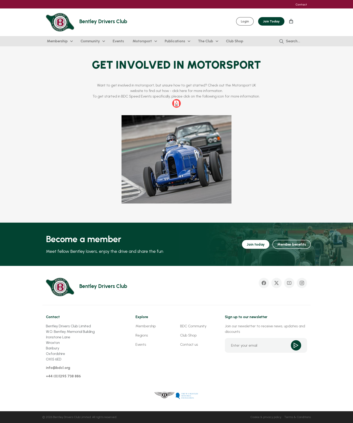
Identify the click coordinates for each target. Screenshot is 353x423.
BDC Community (193, 326)
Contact (301, 4)
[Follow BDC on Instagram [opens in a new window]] (302, 283)
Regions (142, 335)
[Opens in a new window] (164, 395)
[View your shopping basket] (291, 21)
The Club (205, 41)
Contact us (189, 344)
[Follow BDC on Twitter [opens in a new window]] (276, 283)
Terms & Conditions (297, 417)
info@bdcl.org (58, 367)
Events (118, 41)
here (183, 91)
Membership (57, 41)
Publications (175, 41)
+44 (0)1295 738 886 (63, 376)
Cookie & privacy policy (265, 417)
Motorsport (142, 41)
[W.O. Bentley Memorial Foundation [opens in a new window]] (187, 395)
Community (90, 41)
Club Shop (234, 41)
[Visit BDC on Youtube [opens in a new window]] (289, 283)
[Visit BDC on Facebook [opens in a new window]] (264, 283)
